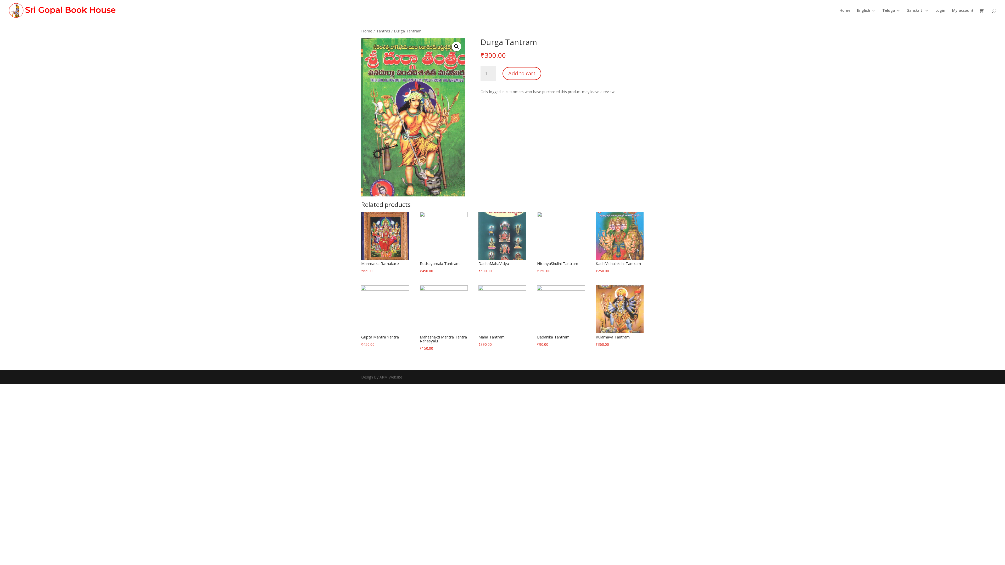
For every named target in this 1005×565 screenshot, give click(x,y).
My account (963, 11)
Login (940, 11)
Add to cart (521, 73)
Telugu (888, 11)
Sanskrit (915, 11)
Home (845, 11)
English (863, 11)
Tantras (383, 30)
